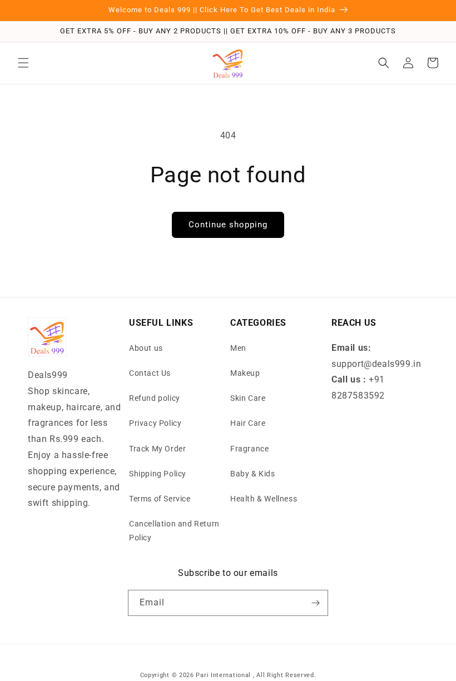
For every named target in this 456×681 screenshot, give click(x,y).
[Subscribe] (315, 603)
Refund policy (154, 398)
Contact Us (150, 373)
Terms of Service (160, 498)
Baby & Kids (252, 473)
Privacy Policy (155, 423)
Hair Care (247, 423)
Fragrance (249, 448)
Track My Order (157, 448)
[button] (23, 63)
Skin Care (247, 398)
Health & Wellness (263, 498)
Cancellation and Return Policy (174, 530)
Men (238, 348)
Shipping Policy (157, 473)
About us (146, 348)
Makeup (245, 373)
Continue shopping (228, 225)
